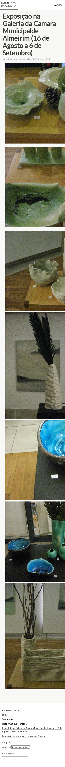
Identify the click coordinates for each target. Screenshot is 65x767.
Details (5, 715)
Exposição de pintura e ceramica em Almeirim (24, 736)
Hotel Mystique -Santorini (14, 723)
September (7, 719)
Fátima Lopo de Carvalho (8, 5)
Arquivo (6, 747)
